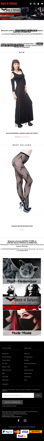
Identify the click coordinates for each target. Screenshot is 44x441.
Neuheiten (5, 353)
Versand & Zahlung (30, 363)
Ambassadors (28, 357)
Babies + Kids (6, 366)
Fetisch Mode (6, 360)
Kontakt (26, 360)
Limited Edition (6, 357)
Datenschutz (28, 373)
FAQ (25, 380)
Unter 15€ (5, 376)
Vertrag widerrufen (12, 402)
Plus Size (4, 363)
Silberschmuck (6, 370)
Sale (3, 373)
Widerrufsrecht (28, 370)
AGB (25, 366)
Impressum (27, 376)
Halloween (5, 380)
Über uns (27, 353)
